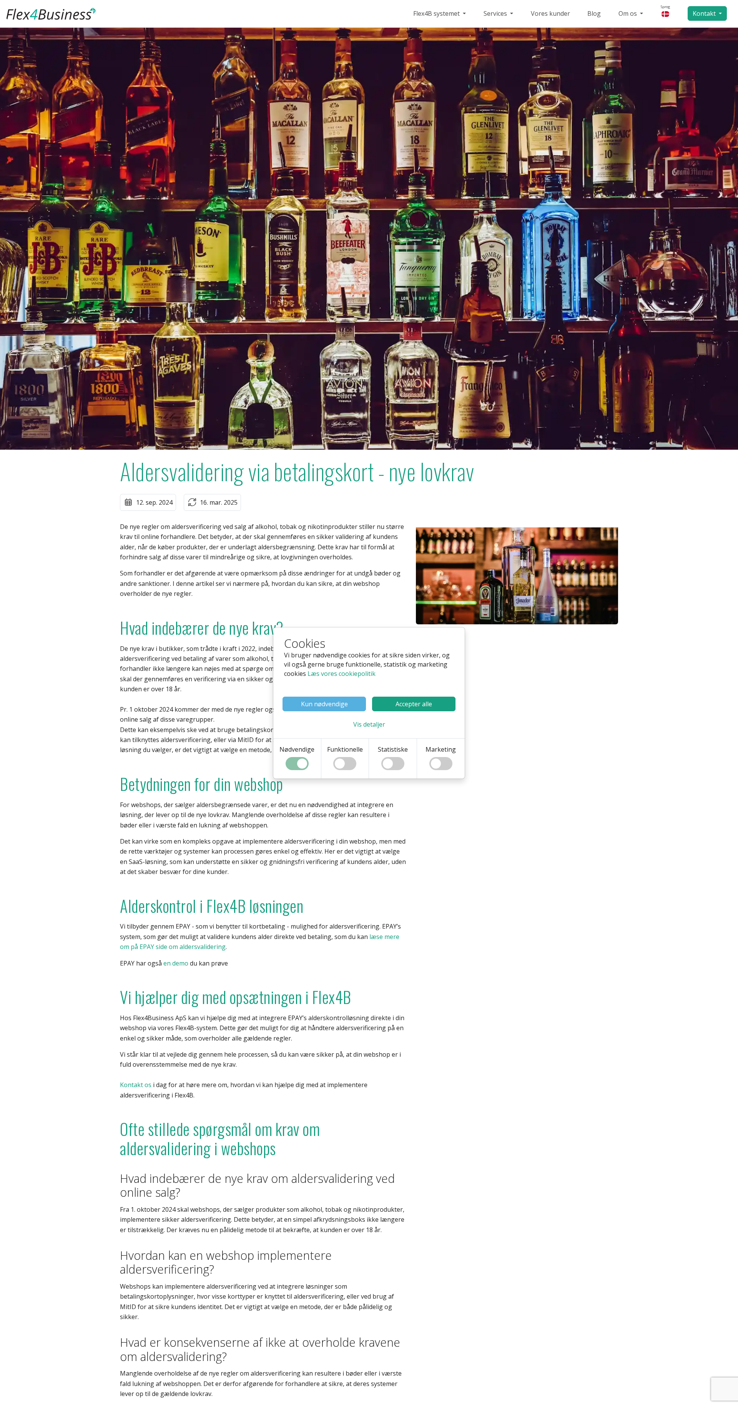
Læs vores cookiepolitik (342, 673)
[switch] (297, 763)
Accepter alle (414, 704)
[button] (369, 724)
